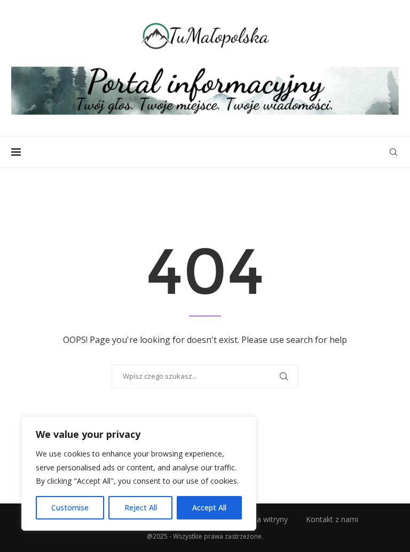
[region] (138, 474)
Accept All (209, 507)
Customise (70, 507)
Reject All (140, 507)
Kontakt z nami (332, 519)
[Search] (393, 152)
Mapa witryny (264, 519)
